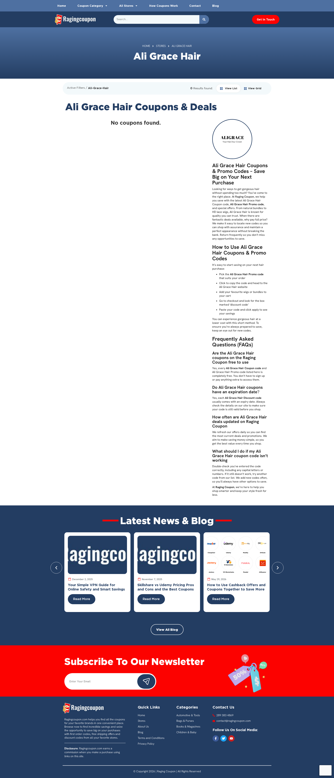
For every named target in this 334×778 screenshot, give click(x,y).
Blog (215, 5)
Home (61, 5)
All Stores (126, 5)
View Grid (254, 88)
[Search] (204, 19)
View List (230, 88)
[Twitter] (223, 738)
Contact (195, 5)
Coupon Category (90, 5)
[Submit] (146, 681)
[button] (56, 568)
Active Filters (76, 88)
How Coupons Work (163, 5)
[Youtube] (231, 738)
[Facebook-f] (216, 738)
